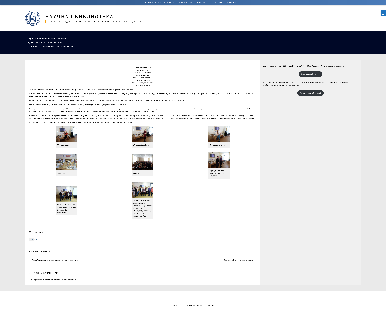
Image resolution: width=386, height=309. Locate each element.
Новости (201, 2)
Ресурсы (230, 2)
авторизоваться (70, 280)
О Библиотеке (152, 2)
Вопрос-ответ (217, 2)
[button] (383, 13)
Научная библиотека (79, 16)
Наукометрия (185, 2)
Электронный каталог (310, 74)
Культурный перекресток (40, 251)
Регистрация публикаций (310, 93)
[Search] (240, 2)
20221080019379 (56, 43)
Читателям (168, 2)
